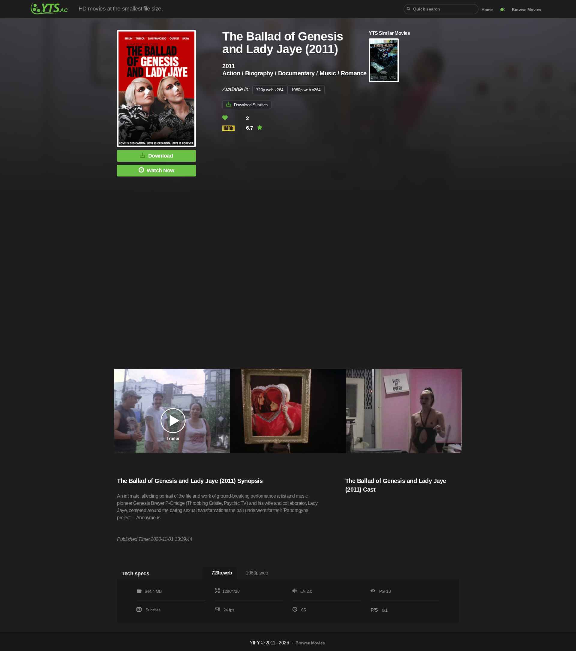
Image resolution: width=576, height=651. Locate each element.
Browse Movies (526, 10)
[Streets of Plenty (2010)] (384, 60)
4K (502, 10)
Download (160, 156)
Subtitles (153, 609)
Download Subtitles (251, 104)
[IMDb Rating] (233, 128)
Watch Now (160, 170)
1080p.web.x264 (306, 89)
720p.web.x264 (270, 89)
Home (487, 10)
